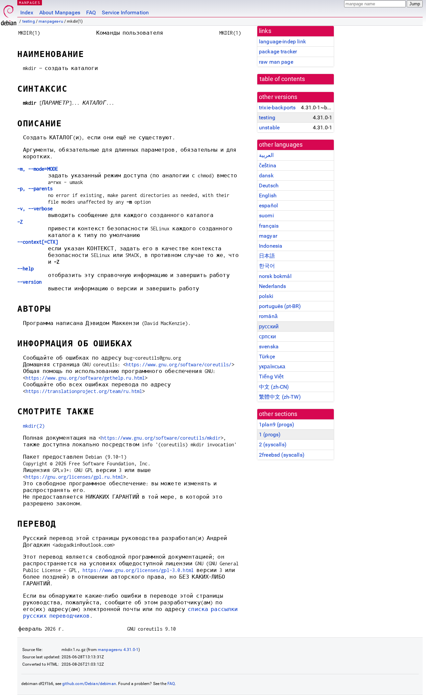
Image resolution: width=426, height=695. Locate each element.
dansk (266, 175)
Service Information (125, 12)
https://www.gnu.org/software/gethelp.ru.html (85, 378)
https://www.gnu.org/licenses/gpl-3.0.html (138, 570)
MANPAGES (29, 2)
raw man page (276, 62)
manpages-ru (51, 21)
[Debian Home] (8, 13)
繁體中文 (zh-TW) (280, 397)
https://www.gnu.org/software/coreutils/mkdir (161, 438)
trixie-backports (277, 107)
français (269, 226)
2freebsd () (282, 455)
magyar (268, 236)
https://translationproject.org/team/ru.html (84, 391)
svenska (269, 346)
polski (266, 296)
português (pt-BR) (280, 306)
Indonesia (270, 246)
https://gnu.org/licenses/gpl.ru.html (74, 477)
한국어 (267, 266)
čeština (267, 165)
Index (26, 12)
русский (269, 326)
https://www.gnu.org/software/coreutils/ (179, 364)
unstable (269, 127)
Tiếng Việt (271, 376)
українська (272, 366)
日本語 (267, 256)
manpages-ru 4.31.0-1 (118, 649)
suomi (266, 215)
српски (267, 336)
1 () (270, 434)
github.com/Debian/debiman (89, 683)
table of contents (282, 79)
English (268, 195)
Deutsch (269, 185)
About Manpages (59, 12)
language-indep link (282, 41)
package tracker (278, 51)
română (268, 316)
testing (28, 21)
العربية (266, 155)
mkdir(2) (34, 426)
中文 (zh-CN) (274, 387)
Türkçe (267, 356)
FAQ (91, 12)
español (268, 205)
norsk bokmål (275, 276)
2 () (273, 444)
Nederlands (272, 286)
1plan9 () (276, 424)
